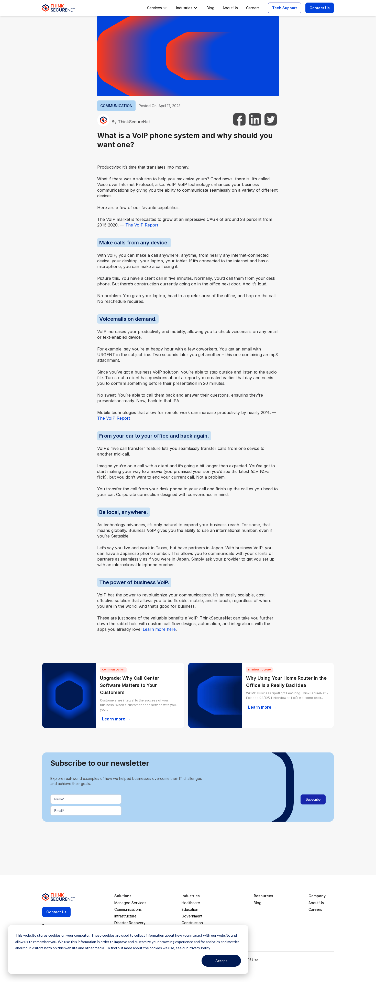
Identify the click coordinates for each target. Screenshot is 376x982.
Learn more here (159, 629)
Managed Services (130, 903)
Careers (315, 909)
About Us (316, 903)
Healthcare (191, 903)
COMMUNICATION (116, 106)
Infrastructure (125, 916)
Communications (128, 909)
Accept (221, 960)
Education (190, 909)
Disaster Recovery (130, 923)
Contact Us (319, 8)
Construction (192, 923)
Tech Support (284, 8)
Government (192, 916)
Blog (257, 903)
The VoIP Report (141, 225)
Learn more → (116, 718)
